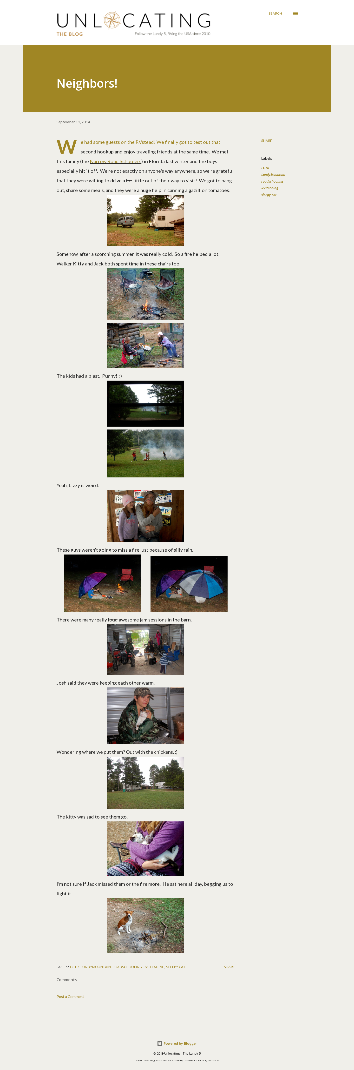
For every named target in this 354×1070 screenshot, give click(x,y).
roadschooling (272, 181)
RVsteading (269, 188)
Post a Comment (70, 996)
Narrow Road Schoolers (115, 161)
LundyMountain (273, 174)
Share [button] (266, 141)
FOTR (265, 167)
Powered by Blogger (180, 1043)
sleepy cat (268, 194)
